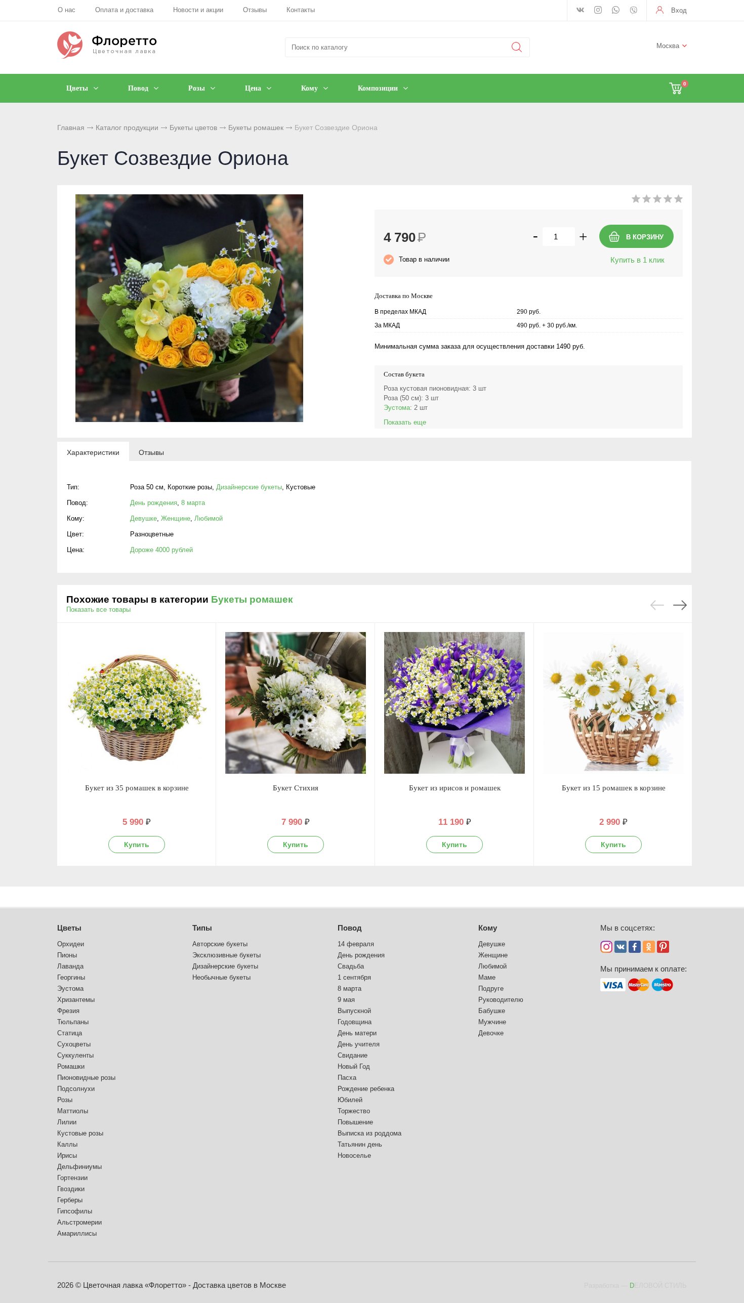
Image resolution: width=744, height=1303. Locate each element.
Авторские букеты (219, 944)
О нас (66, 10)
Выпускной (354, 1011)
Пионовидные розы (86, 1077)
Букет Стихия (295, 788)
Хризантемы (76, 999)
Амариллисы (77, 1233)
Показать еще (405, 422)
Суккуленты (75, 1055)
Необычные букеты (221, 977)
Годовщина (354, 1022)
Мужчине (492, 1022)
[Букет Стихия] (295, 703)
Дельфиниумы (79, 1166)
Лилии (66, 1122)
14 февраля (356, 944)
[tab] (93, 452)
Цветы (69, 927)
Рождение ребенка (366, 1088)
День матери (357, 1033)
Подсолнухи (76, 1088)
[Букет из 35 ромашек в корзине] (136, 703)
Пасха (347, 1077)
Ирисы (67, 1155)
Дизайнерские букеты (249, 487)
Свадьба (351, 966)
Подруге (491, 988)
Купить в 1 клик (637, 260)
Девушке (143, 518)
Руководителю (500, 999)
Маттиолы (72, 1111)
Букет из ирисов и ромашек (455, 788)
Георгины (71, 977)
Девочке (491, 1033)
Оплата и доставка (124, 10)
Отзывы (255, 10)
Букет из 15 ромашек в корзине (614, 788)
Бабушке (491, 1011)
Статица (69, 1033)
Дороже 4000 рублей (161, 550)
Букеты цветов (193, 127)
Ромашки (71, 1066)
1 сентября (354, 977)
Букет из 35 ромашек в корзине (137, 788)
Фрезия (68, 1011)
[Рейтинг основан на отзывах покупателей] (657, 200)
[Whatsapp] (616, 10)
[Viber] (633, 11)
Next (680, 605)
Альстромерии (79, 1222)
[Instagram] (598, 10)
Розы (64, 1100)
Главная (71, 127)
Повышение (355, 1122)
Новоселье (354, 1155)
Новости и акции (198, 10)
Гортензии (72, 1178)
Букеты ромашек (255, 127)
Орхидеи (70, 944)
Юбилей (350, 1100)
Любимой (208, 518)
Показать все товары (98, 609)
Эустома (397, 407)
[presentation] (93, 451)
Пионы (67, 955)
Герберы (69, 1200)
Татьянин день (360, 1144)
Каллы (67, 1144)
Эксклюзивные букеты (226, 955)
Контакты (300, 10)
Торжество (354, 1111)
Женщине (175, 518)
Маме (486, 977)
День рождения (153, 503)
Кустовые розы (80, 1133)
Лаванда (70, 966)
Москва (667, 46)
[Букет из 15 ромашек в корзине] (613, 703)
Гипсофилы (74, 1211)
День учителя (359, 1044)
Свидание (352, 1055)
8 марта (193, 503)
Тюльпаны (73, 1022)
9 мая (346, 999)
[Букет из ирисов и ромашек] (454, 703)
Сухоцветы (74, 1044)
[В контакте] (580, 10)
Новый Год (354, 1066)
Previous (657, 605)
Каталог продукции (127, 127)
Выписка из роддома (369, 1133)
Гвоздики (71, 1189)
